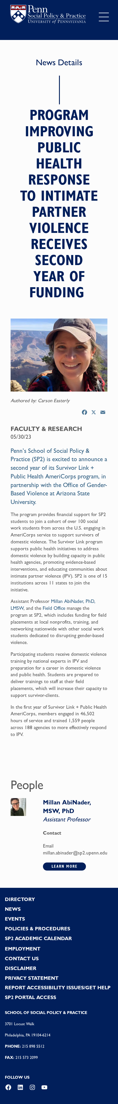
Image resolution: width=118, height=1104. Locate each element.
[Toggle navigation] (104, 17)
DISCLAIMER (20, 968)
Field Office (54, 608)
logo (48, 15)
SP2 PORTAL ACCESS (30, 997)
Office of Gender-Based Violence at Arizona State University (59, 493)
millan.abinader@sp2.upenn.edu (75, 853)
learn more (65, 866)
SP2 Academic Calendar (38, 938)
